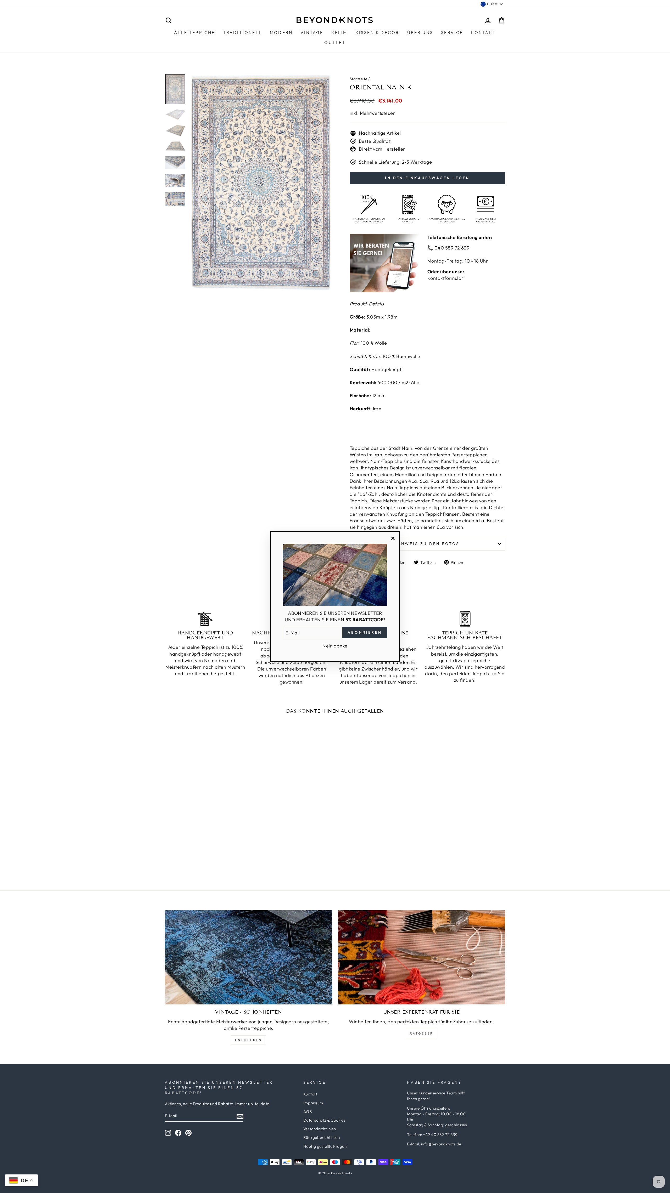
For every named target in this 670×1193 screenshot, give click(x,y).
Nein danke (335, 646)
